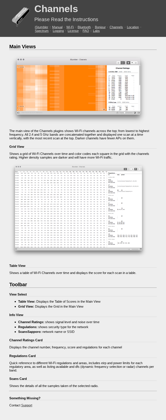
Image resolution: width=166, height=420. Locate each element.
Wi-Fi (70, 27)
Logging (58, 31)
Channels (116, 27)
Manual (57, 27)
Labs (96, 31)
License (73, 31)
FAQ (86, 31)
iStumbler (41, 27)
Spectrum (42, 31)
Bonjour (100, 27)
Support (26, 405)
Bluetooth (84, 27)
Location (133, 27)
